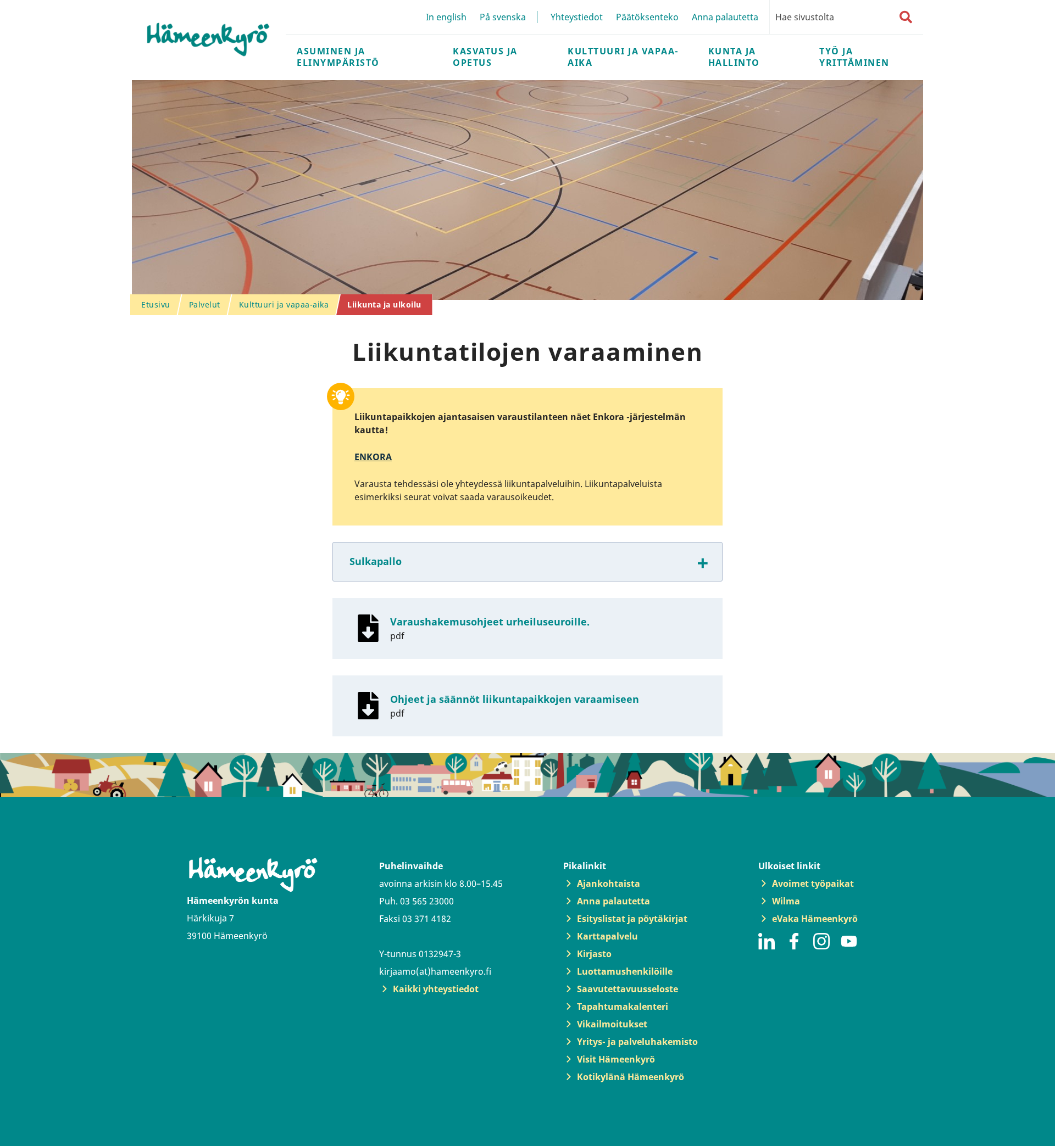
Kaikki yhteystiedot (436, 989)
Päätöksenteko (647, 17)
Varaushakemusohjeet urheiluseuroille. (490, 621)
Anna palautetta (725, 17)
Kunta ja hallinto (734, 57)
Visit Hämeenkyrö (616, 1059)
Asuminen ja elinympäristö (338, 57)
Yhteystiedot (577, 17)
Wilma (786, 901)
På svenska (503, 17)
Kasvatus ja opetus (485, 57)
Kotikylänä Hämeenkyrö (630, 1077)
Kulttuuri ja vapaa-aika (623, 57)
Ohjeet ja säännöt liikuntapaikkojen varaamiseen (514, 699)
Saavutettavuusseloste (627, 989)
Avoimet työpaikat (813, 883)
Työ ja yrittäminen (854, 57)
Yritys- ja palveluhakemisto (637, 1042)
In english (446, 17)
